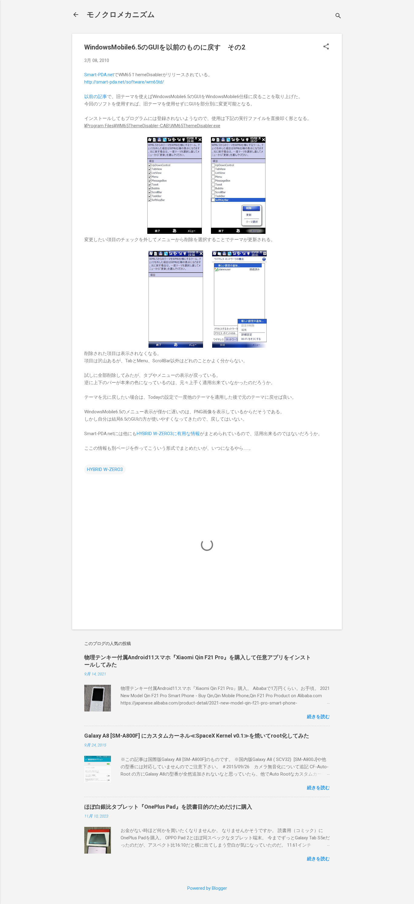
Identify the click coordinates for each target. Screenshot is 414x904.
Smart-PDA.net (99, 74)
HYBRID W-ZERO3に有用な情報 (168, 433)
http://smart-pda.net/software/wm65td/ (124, 82)
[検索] (338, 16)
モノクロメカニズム (121, 14)
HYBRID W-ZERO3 (105, 469)
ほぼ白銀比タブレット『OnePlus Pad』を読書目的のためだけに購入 (168, 806)
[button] (326, 47)
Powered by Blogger (207, 888)
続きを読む (318, 716)
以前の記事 (95, 96)
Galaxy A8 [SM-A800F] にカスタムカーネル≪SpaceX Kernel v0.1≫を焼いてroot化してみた (196, 735)
